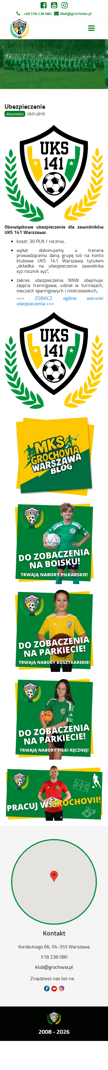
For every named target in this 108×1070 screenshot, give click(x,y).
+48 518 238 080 (37, 13)
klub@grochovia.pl (76, 13)
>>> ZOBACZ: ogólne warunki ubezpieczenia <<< (60, 301)
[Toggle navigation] (91, 28)
